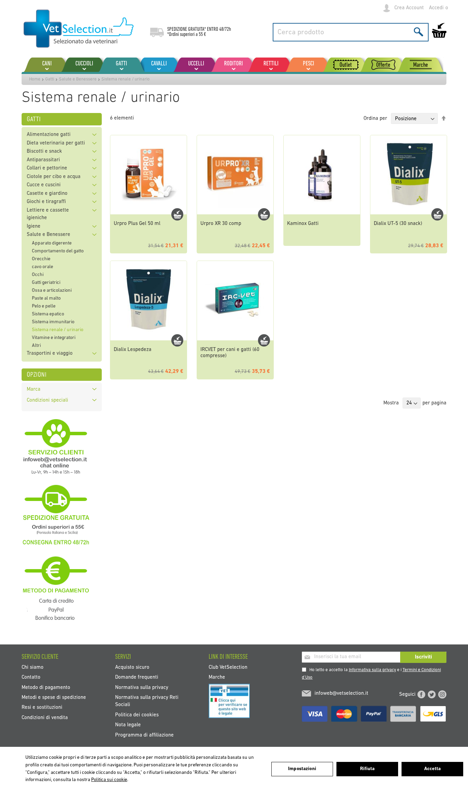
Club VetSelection (228, 667)
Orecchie (41, 259)
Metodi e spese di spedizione (54, 697)
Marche (217, 677)
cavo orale (42, 266)
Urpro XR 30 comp (220, 223)
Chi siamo (33, 667)
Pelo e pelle (44, 306)
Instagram (442, 694)
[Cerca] (418, 31)
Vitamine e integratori (53, 337)
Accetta (432, 768)
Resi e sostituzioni (42, 707)
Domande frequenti (136, 677)
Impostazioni (302, 768)
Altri (36, 345)
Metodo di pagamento (46, 687)
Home (34, 79)
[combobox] (351, 32)
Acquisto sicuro (132, 667)
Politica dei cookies (137, 714)
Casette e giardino (47, 193)
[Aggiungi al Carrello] (177, 214)
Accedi (436, 8)
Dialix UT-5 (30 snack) (398, 223)
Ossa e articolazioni (52, 290)
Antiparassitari (43, 160)
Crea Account (409, 8)
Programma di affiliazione (144, 735)
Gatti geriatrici (46, 282)
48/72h (225, 29)
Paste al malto (46, 298)
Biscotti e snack (44, 151)
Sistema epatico (48, 314)
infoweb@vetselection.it (341, 693)
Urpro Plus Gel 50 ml (137, 223)
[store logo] (79, 29)
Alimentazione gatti (49, 134)
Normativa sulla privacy (141, 687)
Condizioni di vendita (45, 717)
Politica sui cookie (109, 779)
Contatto (31, 677)
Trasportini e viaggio (50, 353)
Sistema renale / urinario (57, 329)
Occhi (38, 274)
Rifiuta (367, 768)
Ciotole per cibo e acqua (54, 176)
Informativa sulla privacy (372, 670)
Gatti (49, 79)
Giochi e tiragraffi (46, 201)
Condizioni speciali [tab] (47, 400)
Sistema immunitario (53, 322)
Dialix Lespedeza (132, 349)
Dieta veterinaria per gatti (56, 143)
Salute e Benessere (78, 79)
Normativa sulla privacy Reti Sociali (146, 701)
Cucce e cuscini (44, 185)
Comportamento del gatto (58, 251)
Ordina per (375, 119)
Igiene (33, 226)
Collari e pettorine (47, 168)
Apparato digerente (52, 243)
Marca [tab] (33, 389)
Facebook (421, 694)
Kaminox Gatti (303, 223)
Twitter (431, 694)
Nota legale (128, 725)
